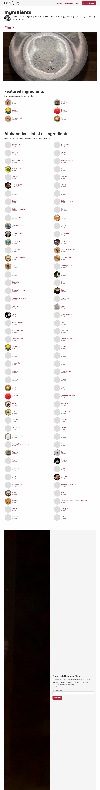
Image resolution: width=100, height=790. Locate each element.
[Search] (54, 3)
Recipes (59, 3)
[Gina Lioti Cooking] (12, 3)
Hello (77, 3)
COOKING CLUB (88, 3)
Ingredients (69, 3)
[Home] (52, 3)
